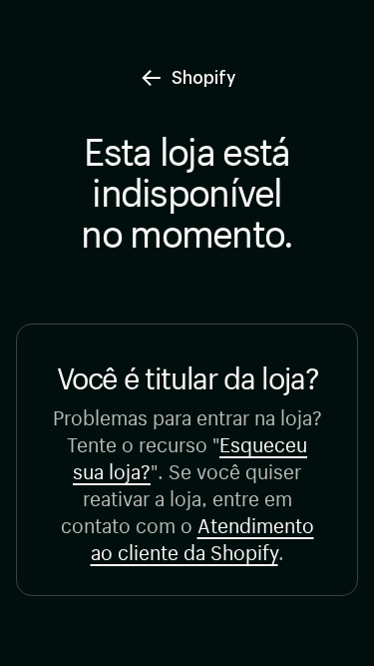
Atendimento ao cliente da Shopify (202, 536)
